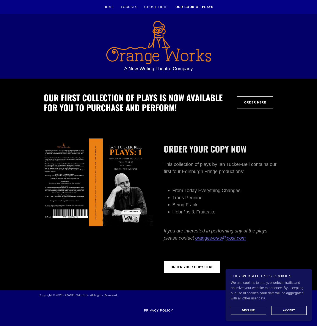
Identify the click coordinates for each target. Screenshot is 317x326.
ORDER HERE (255, 102)
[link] (158, 42)
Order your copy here (192, 267)
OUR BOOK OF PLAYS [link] (194, 7)
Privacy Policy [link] (158, 310)
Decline (248, 310)
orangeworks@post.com (220, 238)
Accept (289, 310)
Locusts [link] (129, 7)
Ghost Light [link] (156, 7)
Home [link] (109, 7)
